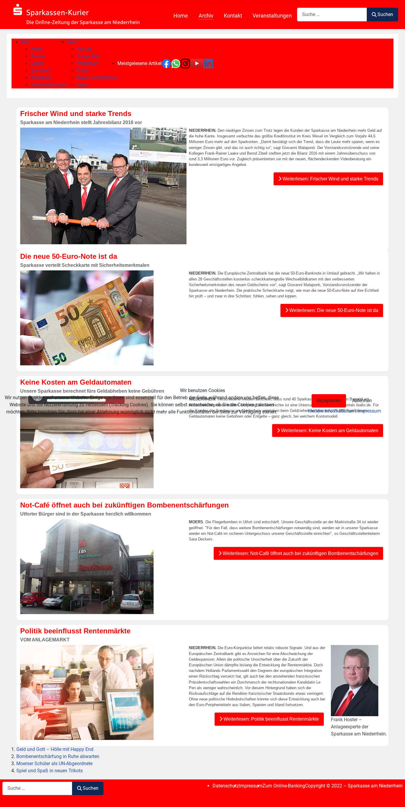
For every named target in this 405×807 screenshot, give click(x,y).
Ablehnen (362, 400)
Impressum (369, 411)
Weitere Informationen (331, 411)
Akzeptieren (329, 400)
